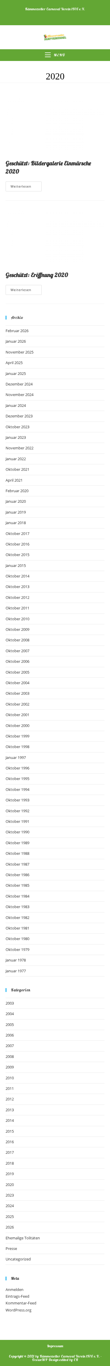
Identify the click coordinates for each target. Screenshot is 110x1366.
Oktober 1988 (17, 853)
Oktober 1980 (17, 938)
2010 (10, 1077)
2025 (10, 1216)
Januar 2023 (16, 437)
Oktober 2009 (17, 629)
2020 (10, 1184)
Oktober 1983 (17, 906)
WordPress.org (18, 1310)
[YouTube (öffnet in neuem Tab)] (59, 15)
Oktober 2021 (17, 469)
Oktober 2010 (17, 618)
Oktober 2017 (17, 533)
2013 (10, 1109)
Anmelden (14, 1289)
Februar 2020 (17, 490)
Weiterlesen (26, 187)
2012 (10, 1099)
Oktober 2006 (17, 661)
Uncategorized (18, 1259)
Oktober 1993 (17, 800)
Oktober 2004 (17, 682)
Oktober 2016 (17, 544)
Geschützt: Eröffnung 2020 (37, 274)
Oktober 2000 (17, 725)
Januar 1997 (16, 757)
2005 (10, 1024)
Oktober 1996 (17, 768)
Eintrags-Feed (17, 1296)
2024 (10, 1205)
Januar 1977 (16, 970)
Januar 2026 (16, 341)
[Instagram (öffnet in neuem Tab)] (47, 15)
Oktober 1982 (17, 917)
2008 (10, 1056)
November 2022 (19, 448)
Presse (11, 1248)
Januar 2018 (16, 522)
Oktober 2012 (17, 597)
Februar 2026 (17, 330)
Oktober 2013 (17, 586)
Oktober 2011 (17, 608)
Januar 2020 (16, 501)
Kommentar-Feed (21, 1303)
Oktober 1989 (17, 842)
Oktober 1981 (17, 928)
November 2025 (19, 352)
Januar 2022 (16, 458)
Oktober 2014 (17, 576)
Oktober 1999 (17, 736)
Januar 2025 (16, 373)
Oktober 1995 (17, 778)
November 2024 (19, 394)
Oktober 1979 (17, 949)
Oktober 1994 (17, 789)
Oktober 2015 (17, 554)
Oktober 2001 (17, 714)
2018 (10, 1163)
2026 (10, 1227)
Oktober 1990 (17, 832)
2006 (10, 1035)
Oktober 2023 (17, 426)
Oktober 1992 (17, 810)
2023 (10, 1195)
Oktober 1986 (17, 874)
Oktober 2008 (17, 640)
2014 (10, 1120)
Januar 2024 (16, 405)
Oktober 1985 (17, 885)
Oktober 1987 (17, 864)
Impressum (55, 1346)
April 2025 (14, 362)
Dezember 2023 (19, 416)
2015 (10, 1131)
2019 (10, 1173)
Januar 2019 (16, 512)
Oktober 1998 (17, 746)
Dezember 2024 (19, 384)
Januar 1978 (16, 960)
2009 (10, 1067)
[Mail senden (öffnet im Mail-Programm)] (71, 15)
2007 (10, 1045)
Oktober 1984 (17, 896)
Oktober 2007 (17, 650)
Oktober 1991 (17, 821)
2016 (10, 1141)
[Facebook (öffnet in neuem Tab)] (37, 15)
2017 (10, 1152)
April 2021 (14, 480)
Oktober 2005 (17, 672)
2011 (10, 1088)
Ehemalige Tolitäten (23, 1238)
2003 (10, 1003)
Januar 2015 (16, 565)
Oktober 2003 (17, 693)
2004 (10, 1013)
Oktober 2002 (17, 704)
